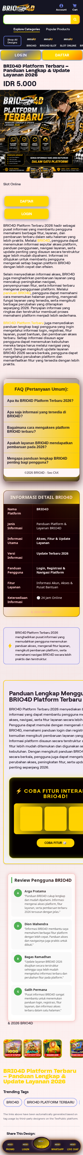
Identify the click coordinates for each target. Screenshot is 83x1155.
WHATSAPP (57, 1149)
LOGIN (21, 55)
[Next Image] (79, 132)
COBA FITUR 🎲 (55, 843)
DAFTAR (62, 55)
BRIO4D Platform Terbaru (23, 323)
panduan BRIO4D (17, 293)
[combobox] (37, 19)
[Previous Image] (3, 132)
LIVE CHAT (73, 1149)
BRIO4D (43, 240)
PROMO (10, 1149)
